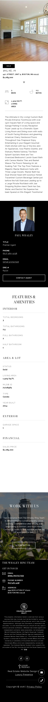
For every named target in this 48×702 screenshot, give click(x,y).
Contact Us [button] (24, 545)
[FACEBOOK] (21, 658)
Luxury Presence (24, 674)
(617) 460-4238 (10, 253)
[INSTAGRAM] (27, 658)
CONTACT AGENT (24, 278)
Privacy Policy (34, 687)
